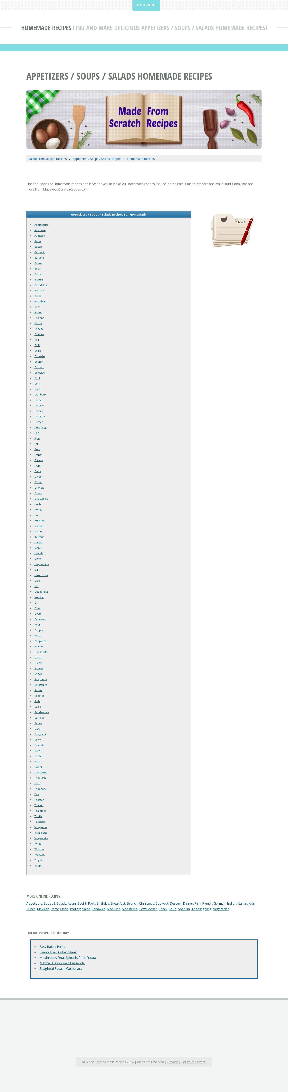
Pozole (38, 646)
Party (55, 909)
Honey (38, 509)
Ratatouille (40, 685)
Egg (36, 433)
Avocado (39, 235)
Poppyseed (41, 641)
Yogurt (38, 860)
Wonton (39, 849)
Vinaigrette (40, 832)
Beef (37, 268)
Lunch (30, 909)
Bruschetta (40, 301)
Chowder (39, 356)
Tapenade (40, 789)
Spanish (184, 909)
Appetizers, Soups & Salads (46, 903)
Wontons (39, 854)
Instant (38, 526)
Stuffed (38, 756)
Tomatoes (40, 810)
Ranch (38, 674)
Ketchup (39, 537)
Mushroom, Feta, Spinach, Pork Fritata (68, 957)
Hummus (39, 520)
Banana (39, 257)
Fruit (37, 465)
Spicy (37, 739)
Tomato (38, 805)
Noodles (39, 597)
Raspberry (40, 679)
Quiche (38, 663)
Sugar (38, 761)
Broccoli (39, 290)
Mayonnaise (41, 564)
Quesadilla (40, 652)
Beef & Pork (86, 903)
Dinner (188, 903)
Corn (37, 383)
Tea (36, 794)
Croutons (39, 416)
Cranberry (40, 394)
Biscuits (38, 279)
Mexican (43, 909)
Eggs (37, 438)
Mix (36, 586)
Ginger (38, 476)
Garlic (37, 471)
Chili (36, 340)
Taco (37, 783)
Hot (36, 515)
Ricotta (38, 690)
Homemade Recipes (46, 27)
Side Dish (113, 909)
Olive (37, 608)
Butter (38, 312)
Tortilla (38, 816)
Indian (231, 903)
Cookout (162, 903)
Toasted (39, 800)
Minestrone (41, 575)
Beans (38, 263)
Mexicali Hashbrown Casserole (62, 963)
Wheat (38, 843)
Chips (37, 350)
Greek (38, 493)
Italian (38, 531)
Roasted (39, 695)
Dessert (175, 903)
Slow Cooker (148, 909)
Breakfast (118, 903)
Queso (38, 657)
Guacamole (41, 498)
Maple (38, 548)
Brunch (132, 903)
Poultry (75, 909)
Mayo (37, 559)
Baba (37, 241)
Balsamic (39, 252)
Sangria (39, 717)
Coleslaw (39, 372)
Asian (72, 903)
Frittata (38, 460)
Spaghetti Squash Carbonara (61, 968)
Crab (37, 389)
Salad (86, 909)
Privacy (172, 1062)
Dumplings (40, 427)
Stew (37, 750)
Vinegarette (41, 838)
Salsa (37, 706)
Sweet (38, 767)
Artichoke (40, 230)
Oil (36, 602)
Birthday (103, 903)
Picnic (64, 909)
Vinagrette (40, 827)
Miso (37, 580)
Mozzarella (41, 591)
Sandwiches (41, 712)
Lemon (38, 542)
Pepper (38, 630)
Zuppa (38, 865)
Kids (252, 903)
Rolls (37, 701)
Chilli (37, 345)
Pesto (37, 635)
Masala (38, 553)
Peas (37, 624)
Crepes (38, 411)
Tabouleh (40, 778)
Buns (37, 307)
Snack (163, 909)
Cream (38, 400)
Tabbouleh (40, 772)
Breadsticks (41, 285)
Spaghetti (40, 734)
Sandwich (98, 909)
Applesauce (41, 224)
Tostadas (40, 821)
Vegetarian (221, 909)
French (38, 455)
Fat (36, 444)
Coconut (39, 367)
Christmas (146, 903)
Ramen (38, 668)
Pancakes (40, 619)
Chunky (38, 361)
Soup (173, 909)
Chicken (39, 334)
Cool (37, 378)
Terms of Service (193, 1062)
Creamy (39, 405)
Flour (37, 449)
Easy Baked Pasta (52, 947)
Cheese (39, 329)
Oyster (38, 613)
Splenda (39, 745)
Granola (39, 487)
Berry (37, 274)
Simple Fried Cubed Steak (58, 952)
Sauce (38, 723)
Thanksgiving (201, 909)
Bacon (38, 246)
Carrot (38, 323)
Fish (198, 903)
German (220, 903)
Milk (36, 570)
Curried (38, 422)
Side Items (129, 909)
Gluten (38, 482)
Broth (37, 296)
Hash (37, 504)
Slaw (37, 728)
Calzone (39, 318)
